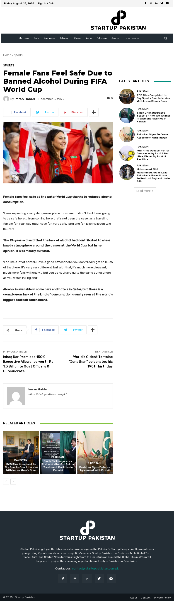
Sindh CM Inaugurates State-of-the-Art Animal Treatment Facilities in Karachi (58, 466)
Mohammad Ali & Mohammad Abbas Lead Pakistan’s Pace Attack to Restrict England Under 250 (153, 175)
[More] (94, 112)
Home (7, 55)
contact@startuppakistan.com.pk (95, 568)
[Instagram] (151, 3)
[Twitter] (161, 3)
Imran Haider (25, 98)
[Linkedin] (156, 3)
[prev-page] (6, 481)
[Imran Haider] (6, 99)
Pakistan (20, 460)
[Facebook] (145, 3)
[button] (165, 38)
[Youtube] (167, 3)
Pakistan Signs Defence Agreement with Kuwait (94, 469)
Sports (18, 55)
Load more (143, 191)
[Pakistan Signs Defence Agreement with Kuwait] (95, 452)
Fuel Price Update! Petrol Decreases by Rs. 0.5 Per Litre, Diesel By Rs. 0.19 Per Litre (153, 155)
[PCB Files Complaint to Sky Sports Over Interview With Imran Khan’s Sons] (21, 452)
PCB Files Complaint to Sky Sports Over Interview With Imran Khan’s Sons (21, 467)
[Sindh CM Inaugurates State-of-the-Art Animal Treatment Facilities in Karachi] (58, 452)
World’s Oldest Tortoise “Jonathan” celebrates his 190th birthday (90, 361)
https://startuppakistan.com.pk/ (47, 394)
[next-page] (13, 481)
